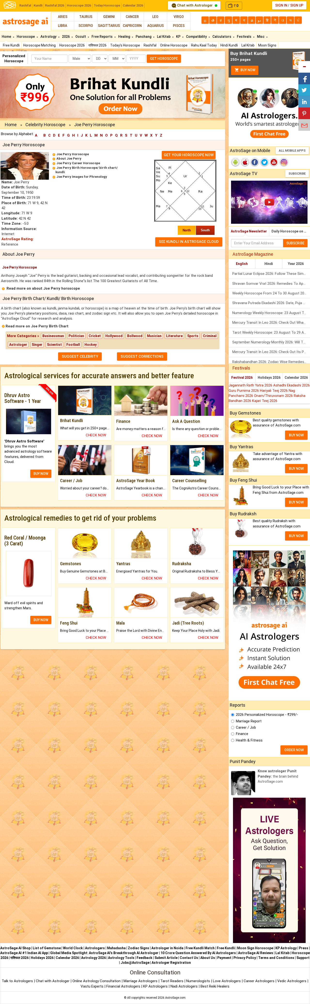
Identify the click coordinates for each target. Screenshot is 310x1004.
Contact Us (189, 958)
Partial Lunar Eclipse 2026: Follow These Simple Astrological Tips (271, 273)
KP (178, 37)
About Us (207, 958)
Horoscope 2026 (79, 5)
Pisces (179, 26)
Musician (154, 336)
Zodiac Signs (138, 948)
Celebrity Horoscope (45, 124)
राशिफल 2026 (97, 45)
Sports (192, 336)
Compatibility (197, 37)
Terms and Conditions (276, 958)
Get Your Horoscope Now (189, 155)
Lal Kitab (248, 45)
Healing (124, 37)
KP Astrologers (156, 986)
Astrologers (95, 948)
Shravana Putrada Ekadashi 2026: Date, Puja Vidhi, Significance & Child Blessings (271, 303)
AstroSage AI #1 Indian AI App (24, 953)
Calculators (222, 37)
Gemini (109, 17)
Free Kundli (11, 45)
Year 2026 (296, 264)
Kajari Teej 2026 (264, 401)
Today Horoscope (107, 5)
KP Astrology (286, 948)
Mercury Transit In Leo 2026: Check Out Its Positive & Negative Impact (271, 352)
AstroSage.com (175, 997)
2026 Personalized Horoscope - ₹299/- (267, 714)
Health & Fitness (249, 740)
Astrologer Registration (171, 963)
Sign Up (296, 5)
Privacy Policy (244, 958)
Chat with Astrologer (195, 5)
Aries (62, 17)
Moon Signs (267, 45)
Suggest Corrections (142, 356)
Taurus (85, 17)
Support (303, 958)
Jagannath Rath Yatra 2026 (251, 385)
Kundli (38, 5)
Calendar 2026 (133, 5)
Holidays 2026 (269, 377)
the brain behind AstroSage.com (278, 776)
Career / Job (246, 727)
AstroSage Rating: (17, 239)
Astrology (48, 37)
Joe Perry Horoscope (72, 154)
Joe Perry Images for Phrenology (81, 176)
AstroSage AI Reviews (255, 953)
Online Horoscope (173, 45)
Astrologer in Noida (167, 948)
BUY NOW (40, 474)
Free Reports (102, 37)
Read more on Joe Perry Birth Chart (37, 326)
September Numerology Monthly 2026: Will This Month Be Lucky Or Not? (271, 342)
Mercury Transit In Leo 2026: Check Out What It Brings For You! (271, 322)
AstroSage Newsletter (249, 231)
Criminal (210, 336)
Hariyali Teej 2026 (274, 390)
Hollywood (114, 336)
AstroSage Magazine (252, 254)
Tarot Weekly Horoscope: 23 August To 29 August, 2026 (271, 332)
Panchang (144, 37)
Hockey (91, 345)
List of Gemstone (47, 948)
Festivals (244, 37)
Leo (155, 17)
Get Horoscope (164, 59)
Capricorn (132, 26)
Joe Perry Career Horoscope (78, 163)
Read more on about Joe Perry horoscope (43, 288)
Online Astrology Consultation (97, 981)
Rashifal (25, 5)
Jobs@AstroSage (135, 963)
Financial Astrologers (123, 986)
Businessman (53, 336)
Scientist (54, 345)
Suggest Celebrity (80, 356)
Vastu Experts (92, 986)
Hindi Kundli (229, 45)
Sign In (281, 5)
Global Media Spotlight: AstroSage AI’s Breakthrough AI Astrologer (104, 953)
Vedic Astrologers (291, 981)
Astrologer (18, 345)
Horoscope (26, 37)
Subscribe (297, 173)
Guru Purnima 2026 (244, 390)
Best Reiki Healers (215, 986)
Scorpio (85, 26)
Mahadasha (116, 948)
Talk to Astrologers (17, 981)
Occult (81, 37)
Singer (37, 345)
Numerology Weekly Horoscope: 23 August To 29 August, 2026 (271, 313)
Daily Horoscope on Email (290, 231)
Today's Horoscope (125, 45)
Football (73, 345)
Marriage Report (249, 721)
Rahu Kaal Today (204, 45)
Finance (242, 734)
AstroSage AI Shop (15, 948)
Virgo (179, 17)
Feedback (144, 958)
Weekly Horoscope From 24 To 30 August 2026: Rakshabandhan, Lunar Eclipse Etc (271, 293)
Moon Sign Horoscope (255, 948)
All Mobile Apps (292, 150)
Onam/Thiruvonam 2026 (274, 396)
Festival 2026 (242, 377)
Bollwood (134, 336)
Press (303, 948)
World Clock (73, 948)
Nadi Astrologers (184, 986)
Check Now (96, 435)
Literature (174, 336)
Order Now (294, 750)
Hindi (268, 264)
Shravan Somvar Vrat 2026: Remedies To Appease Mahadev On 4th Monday (271, 283)
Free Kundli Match (200, 948)
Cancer (132, 17)
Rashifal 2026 (54, 5)
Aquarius (155, 26)
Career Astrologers (259, 981)
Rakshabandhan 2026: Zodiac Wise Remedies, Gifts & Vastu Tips (271, 362)
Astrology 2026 (93, 958)
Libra (62, 26)
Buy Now (247, 70)
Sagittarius (109, 26)
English (242, 264)
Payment (224, 958)
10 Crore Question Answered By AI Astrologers (198, 953)
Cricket (95, 336)
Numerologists (198, 981)
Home (7, 37)
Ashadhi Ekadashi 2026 (291, 385)
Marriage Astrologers (141, 981)
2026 (66, 37)
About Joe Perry (68, 158)
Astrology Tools (121, 958)
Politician (76, 336)
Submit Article (166, 958)
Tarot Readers (172, 981)
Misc (261, 37)
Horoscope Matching (39, 45)
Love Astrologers (227, 981)
